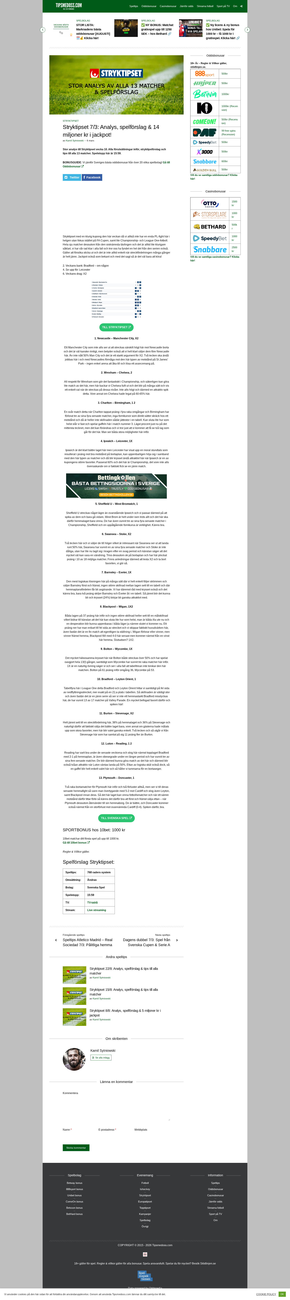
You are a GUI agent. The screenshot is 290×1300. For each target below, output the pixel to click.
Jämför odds (187, 6)
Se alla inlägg (102, 1057)
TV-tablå (92, 902)
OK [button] (282, 1294)
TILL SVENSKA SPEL (115, 818)
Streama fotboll (205, 6)
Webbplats (140, 1129)
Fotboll (145, 1182)
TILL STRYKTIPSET (115, 327)
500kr (225, 73)
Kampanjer (145, 1214)
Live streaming (96, 910)
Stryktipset (145, 1195)
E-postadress (107, 1129)
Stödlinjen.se (208, 1263)
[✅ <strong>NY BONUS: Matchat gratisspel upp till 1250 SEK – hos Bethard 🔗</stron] (126, 28)
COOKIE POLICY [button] (266, 1294)
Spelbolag (83, 20)
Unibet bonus (74, 1195)
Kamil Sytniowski (75, 140)
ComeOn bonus (74, 1201)
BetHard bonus (74, 1214)
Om (235, 6)
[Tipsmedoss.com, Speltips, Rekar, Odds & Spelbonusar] (69, 6)
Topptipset (145, 1207)
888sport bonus (74, 1189)
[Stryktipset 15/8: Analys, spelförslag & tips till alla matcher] (74, 995)
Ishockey (145, 1189)
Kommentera (70, 1093)
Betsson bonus (74, 1207)
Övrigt (145, 1226)
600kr (225, 161)
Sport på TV (223, 6)
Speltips (133, 6)
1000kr (225, 94)
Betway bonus (74, 1182)
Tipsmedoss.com (162, 1245)
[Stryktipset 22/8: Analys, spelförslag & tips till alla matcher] (74, 974)
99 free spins (229, 130)
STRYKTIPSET (71, 121)
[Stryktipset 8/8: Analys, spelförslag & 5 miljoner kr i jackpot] (74, 1016)
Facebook (93, 177)
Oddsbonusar (148, 6)
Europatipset (145, 1201)
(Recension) (228, 134)
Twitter (74, 177)
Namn (67, 1129)
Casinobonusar (168, 6)
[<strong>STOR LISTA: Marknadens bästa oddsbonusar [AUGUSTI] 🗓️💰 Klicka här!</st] (61, 28)
